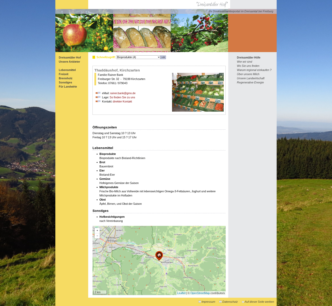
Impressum (208, 301)
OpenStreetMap (200, 293)
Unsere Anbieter (69, 61)
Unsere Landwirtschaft (250, 78)
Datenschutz (230, 301)
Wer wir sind (244, 61)
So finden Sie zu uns (122, 97)
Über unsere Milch (248, 74)
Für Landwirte (68, 86)
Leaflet (181, 293)
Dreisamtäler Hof (70, 57)
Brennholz (65, 78)
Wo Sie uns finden (248, 65)
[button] (159, 256)
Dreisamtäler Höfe (248, 57)
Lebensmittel (67, 70)
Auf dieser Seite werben (259, 301)
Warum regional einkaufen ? (254, 70)
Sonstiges (65, 82)
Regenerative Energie (250, 82)
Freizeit (63, 74)
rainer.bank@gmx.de (123, 93)
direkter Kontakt (122, 101)
